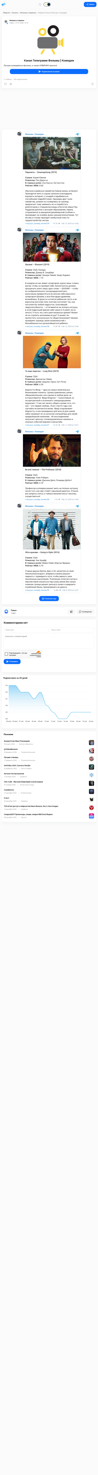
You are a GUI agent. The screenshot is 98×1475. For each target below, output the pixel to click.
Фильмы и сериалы (28, 13)
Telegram (6, 13)
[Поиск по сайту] (40, 4)
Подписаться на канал (51, 72)
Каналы (15, 13)
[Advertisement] (49, 109)
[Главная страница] (3, 4)
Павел (14, 610)
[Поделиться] (11, 84)
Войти (91, 4)
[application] (49, 702)
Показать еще (50, 599)
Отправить (13, 661)
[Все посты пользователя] (71, 611)
